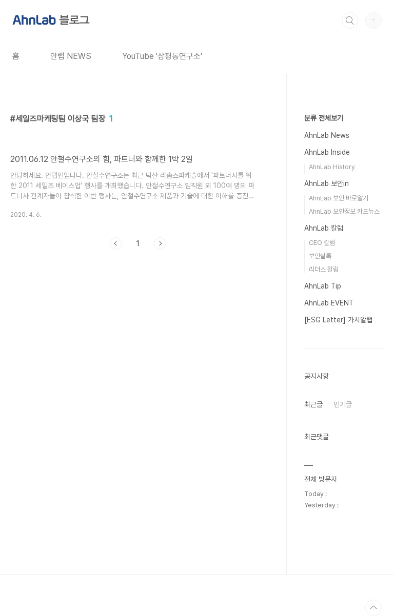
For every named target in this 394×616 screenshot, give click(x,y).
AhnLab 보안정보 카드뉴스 (344, 211)
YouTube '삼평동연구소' (162, 56)
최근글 (313, 404)
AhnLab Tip (322, 286)
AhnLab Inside (327, 152)
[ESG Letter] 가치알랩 (338, 320)
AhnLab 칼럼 (323, 228)
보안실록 (320, 256)
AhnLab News (326, 135)
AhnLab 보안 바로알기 (338, 198)
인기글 (342, 404)
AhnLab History (332, 167)
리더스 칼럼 (324, 269)
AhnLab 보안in (326, 183)
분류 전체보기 (323, 118)
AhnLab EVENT (328, 303)
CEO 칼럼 (322, 243)
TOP (373, 608)
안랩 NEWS (70, 56)
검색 (350, 20)
